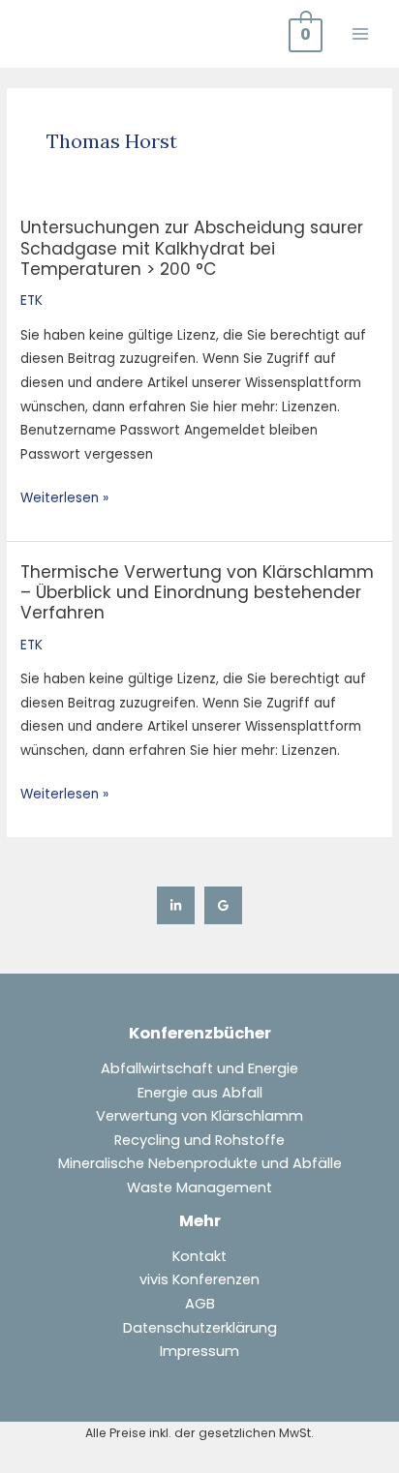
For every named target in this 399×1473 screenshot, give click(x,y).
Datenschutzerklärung (200, 1328)
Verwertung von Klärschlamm (199, 1116)
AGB (200, 1303)
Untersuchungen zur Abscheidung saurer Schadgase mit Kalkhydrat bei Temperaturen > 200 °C (191, 248)
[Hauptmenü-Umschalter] (361, 33)
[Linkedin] (176, 905)
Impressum (199, 1351)
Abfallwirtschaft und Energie (199, 1068)
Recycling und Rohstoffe (199, 1140)
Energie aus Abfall (200, 1092)
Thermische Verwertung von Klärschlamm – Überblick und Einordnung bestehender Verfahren (197, 592)
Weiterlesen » (64, 497)
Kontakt (199, 1256)
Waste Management (199, 1187)
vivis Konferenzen (199, 1279)
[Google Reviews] (223, 905)
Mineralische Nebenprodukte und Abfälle (200, 1163)
